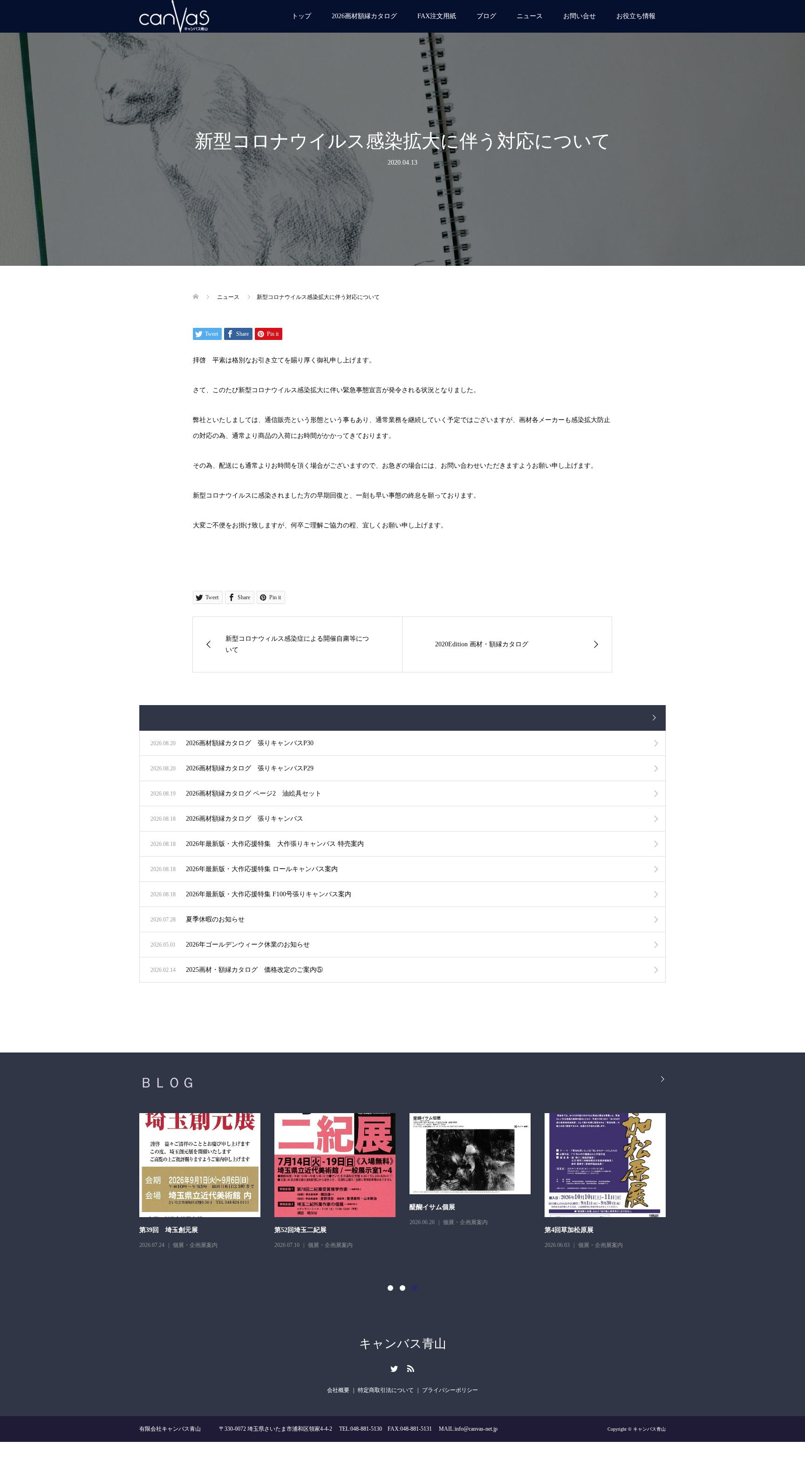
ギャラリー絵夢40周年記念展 (451, 1229)
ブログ (486, 16)
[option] (409, 1188)
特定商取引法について (386, 1390)
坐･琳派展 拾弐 (296, 1229)
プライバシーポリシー (450, 1390)
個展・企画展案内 (195, 1245)
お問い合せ (579, 16)
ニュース (530, 16)
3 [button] (414, 1288)
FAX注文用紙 (436, 16)
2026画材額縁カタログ (364, 16)
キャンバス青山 (402, 1343)
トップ (301, 16)
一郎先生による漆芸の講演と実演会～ (194, 1229)
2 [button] (402, 1288)
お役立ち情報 (635, 16)
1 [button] (390, 1288)
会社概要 (338, 1390)
